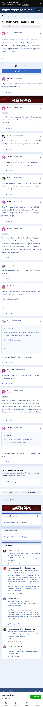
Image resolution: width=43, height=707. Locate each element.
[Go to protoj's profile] (4, 629)
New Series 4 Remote (15, 551)
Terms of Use (6, 698)
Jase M (9, 201)
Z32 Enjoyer (12, 624)
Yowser (9, 135)
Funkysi (9, 177)
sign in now (5, 475)
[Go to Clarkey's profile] (4, 79)
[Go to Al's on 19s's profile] (4, 370)
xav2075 (9, 32)
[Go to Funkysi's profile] (4, 178)
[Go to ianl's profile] (4, 646)
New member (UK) (14, 598)
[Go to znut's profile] (4, 266)
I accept (37, 697)
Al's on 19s (10, 370)
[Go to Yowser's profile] (4, 136)
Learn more (4, 4)
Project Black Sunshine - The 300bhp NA (21, 568)
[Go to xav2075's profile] (4, 33)
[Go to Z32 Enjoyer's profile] (4, 598)
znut (8, 265)
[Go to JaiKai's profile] (4, 551)
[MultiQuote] (3, 92)
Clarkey (9, 78)
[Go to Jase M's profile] (4, 202)
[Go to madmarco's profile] (4, 568)
